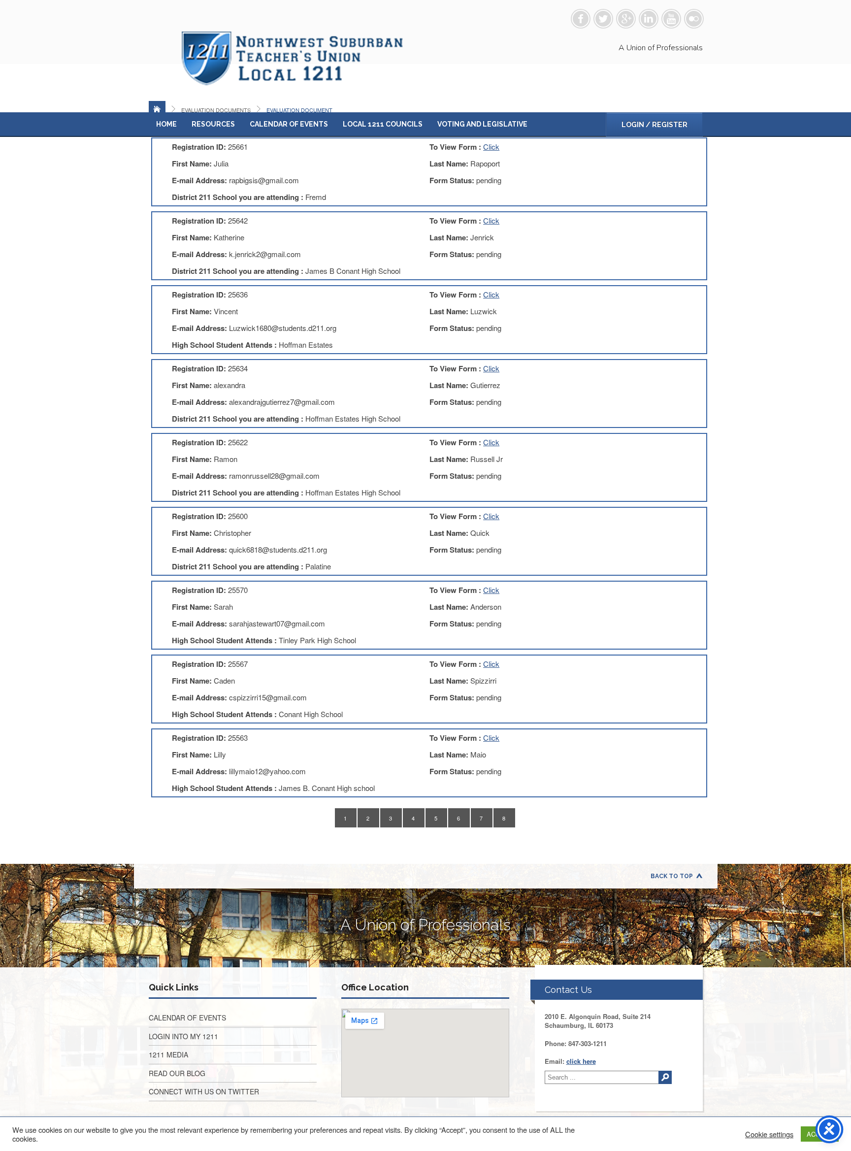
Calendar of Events (289, 124)
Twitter (603, 19)
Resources (213, 124)
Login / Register (654, 125)
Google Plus (626, 19)
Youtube (671, 19)
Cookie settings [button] (769, 1134)
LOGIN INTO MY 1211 (183, 1036)
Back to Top (672, 876)
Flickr (694, 19)
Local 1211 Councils (383, 124)
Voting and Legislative (482, 124)
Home (166, 124)
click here (581, 1061)
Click (491, 146)
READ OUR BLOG (177, 1073)
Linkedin (648, 19)
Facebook (580, 19)
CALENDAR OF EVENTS (187, 1017)
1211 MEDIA (168, 1054)
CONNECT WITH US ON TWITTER (204, 1091)
